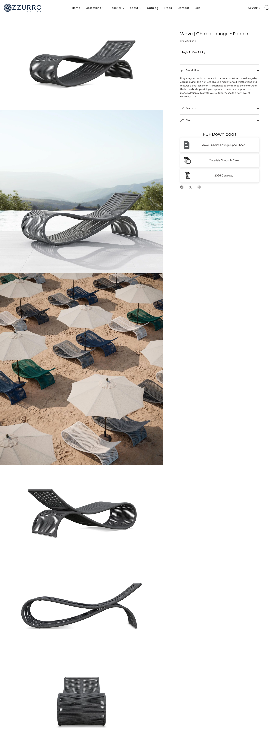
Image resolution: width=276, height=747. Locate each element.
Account (254, 8)
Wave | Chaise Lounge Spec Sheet (223, 145)
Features (190, 108)
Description (192, 70)
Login (185, 52)
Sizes (188, 120)
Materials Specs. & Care (224, 160)
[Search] (267, 8)
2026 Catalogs (223, 175)
